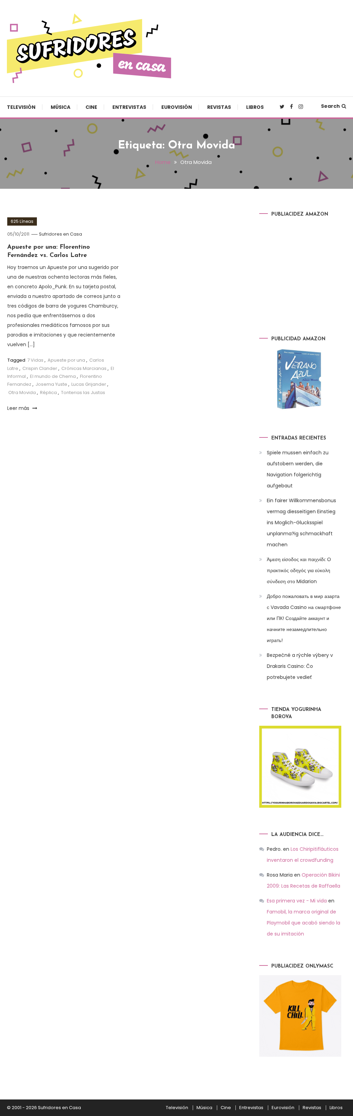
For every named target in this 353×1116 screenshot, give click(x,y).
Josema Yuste (51, 384)
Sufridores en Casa (60, 234)
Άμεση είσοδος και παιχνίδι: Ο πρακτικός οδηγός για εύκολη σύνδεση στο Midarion (299, 570)
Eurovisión (176, 107)
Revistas (219, 107)
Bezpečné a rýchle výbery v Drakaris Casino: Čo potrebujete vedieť (300, 666)
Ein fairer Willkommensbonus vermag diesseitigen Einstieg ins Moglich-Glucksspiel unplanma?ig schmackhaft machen (301, 522)
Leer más (19, 408)
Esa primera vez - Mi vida (297, 900)
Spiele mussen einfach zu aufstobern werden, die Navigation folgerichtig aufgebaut (298, 469)
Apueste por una (66, 360)
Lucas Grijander (88, 384)
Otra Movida (22, 392)
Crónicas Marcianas (84, 368)
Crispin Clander (39, 368)
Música (60, 107)
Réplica (48, 392)
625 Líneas (22, 221)
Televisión (21, 107)
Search (330, 106)
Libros (255, 107)
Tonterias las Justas (83, 392)
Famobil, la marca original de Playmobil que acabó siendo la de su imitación (303, 922)
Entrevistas (129, 107)
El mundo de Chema (53, 376)
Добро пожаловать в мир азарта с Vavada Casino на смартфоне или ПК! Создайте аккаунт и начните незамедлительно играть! (304, 618)
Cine (91, 107)
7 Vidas (35, 360)
